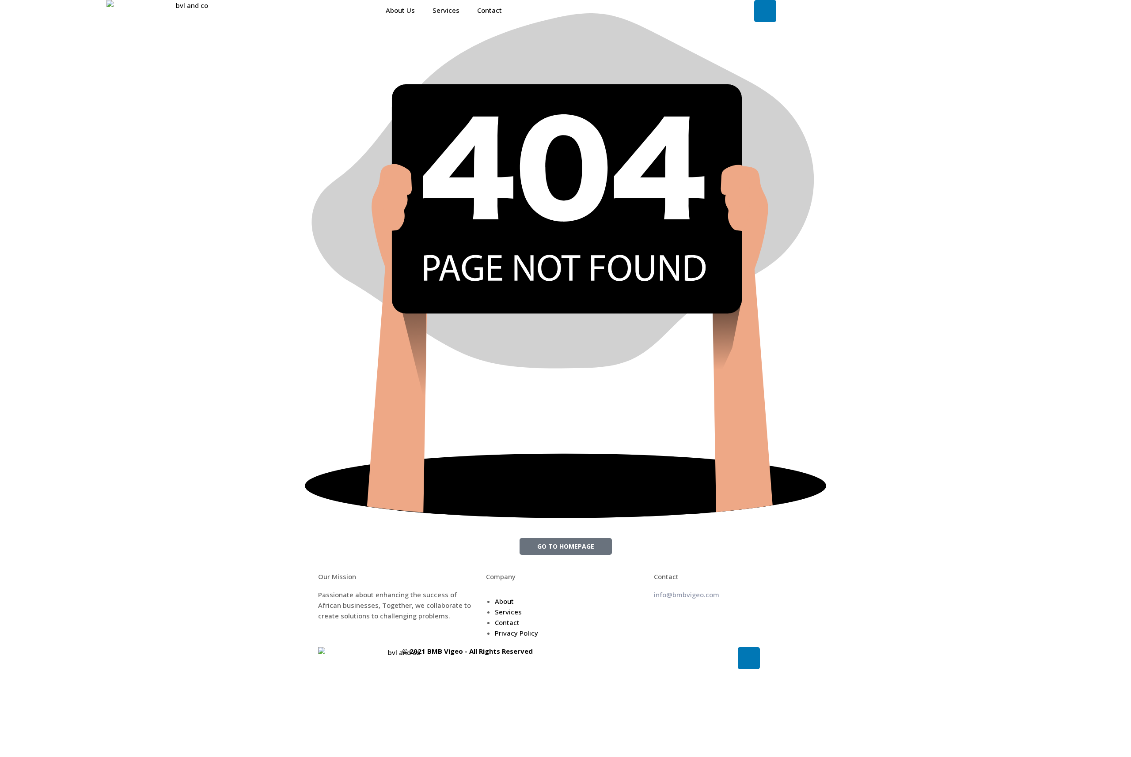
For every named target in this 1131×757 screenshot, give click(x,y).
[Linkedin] (765, 11)
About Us (400, 10)
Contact (489, 10)
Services (446, 10)
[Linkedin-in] (749, 658)
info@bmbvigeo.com (686, 594)
